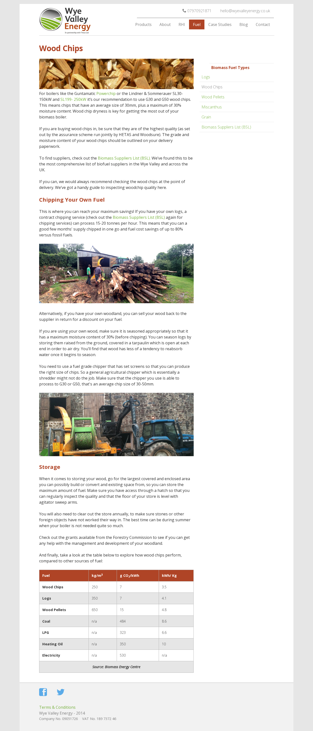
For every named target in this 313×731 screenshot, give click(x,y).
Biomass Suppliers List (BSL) (226, 127)
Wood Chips (212, 87)
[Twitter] (61, 692)
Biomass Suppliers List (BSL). (124, 158)
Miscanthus (211, 107)
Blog (243, 24)
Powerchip (106, 93)
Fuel (197, 24)
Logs (205, 77)
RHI (182, 24)
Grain (206, 117)
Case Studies (220, 24)
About (165, 24)
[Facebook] (43, 692)
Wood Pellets (212, 97)
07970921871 (199, 10)
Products (143, 24)
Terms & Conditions (57, 707)
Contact (263, 24)
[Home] (78, 21)
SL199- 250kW (73, 99)
